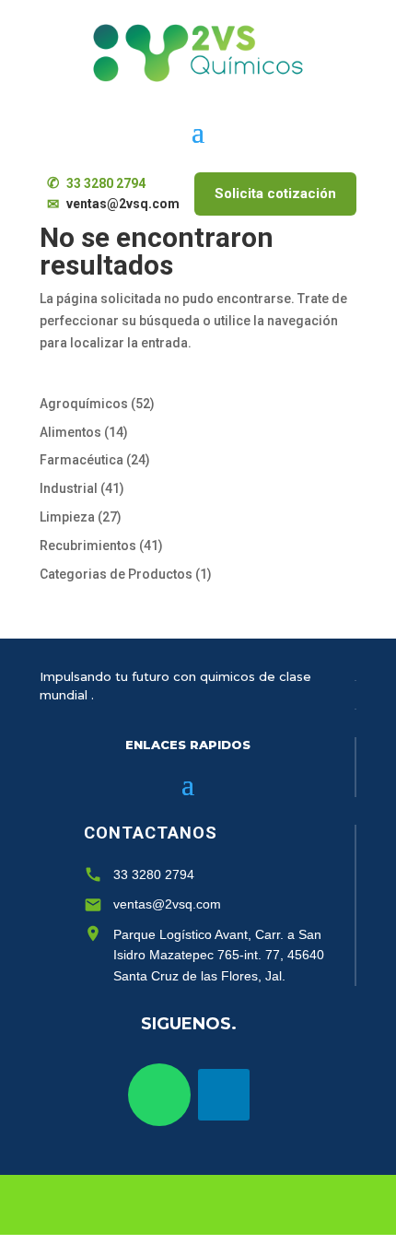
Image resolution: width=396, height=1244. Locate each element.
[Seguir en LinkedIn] (224, 1095)
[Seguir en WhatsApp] (159, 1094)
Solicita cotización (275, 193)
